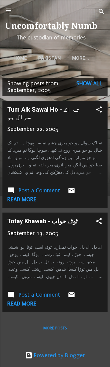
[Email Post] (71, 192)
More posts (55, 328)
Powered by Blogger (58, 355)
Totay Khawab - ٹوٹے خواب (42, 221)
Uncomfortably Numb (51, 26)
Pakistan (49, 58)
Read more (21, 199)
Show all (89, 83)
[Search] (101, 12)
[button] (99, 110)
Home (20, 58)
